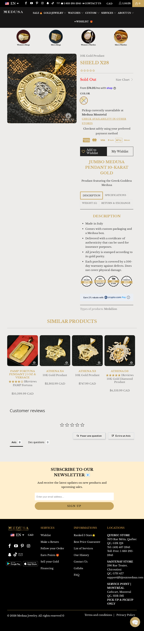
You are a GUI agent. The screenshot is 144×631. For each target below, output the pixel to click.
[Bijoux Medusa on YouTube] (31, 3)
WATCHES (74, 13)
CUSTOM (91, 13)
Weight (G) (89, 203)
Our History (81, 555)
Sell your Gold (50, 561)
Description (91, 195)
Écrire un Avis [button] (122, 435)
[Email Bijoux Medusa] (57, 3)
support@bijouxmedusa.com (125, 577)
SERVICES (107, 13)
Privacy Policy (125, 615)
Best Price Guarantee (87, 541)
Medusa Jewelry (27, 615)
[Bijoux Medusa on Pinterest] (36, 3)
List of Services (83, 548)
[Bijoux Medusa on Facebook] (25, 3)
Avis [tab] (14, 442)
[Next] (133, 365)
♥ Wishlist (81, 21)
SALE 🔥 (37, 13)
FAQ (76, 574)
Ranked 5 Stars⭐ (84, 535)
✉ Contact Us (92, 3)
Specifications (115, 195)
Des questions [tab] (36, 442)
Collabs (78, 568)
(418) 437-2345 (121, 547)
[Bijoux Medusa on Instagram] (42, 3)
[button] (135, 622)
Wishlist (46, 535)
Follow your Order (52, 548)
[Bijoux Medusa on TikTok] (53, 3)
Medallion (110, 309)
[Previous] (10, 365)
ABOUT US (124, 13)
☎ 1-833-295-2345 (71, 3)
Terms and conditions (98, 615)
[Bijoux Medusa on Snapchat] (47, 3)
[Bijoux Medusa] (13, 12)
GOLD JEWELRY (54, 13)
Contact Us (80, 561)
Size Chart (123, 79)
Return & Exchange (115, 203)
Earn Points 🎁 (50, 555)
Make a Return (50, 541)
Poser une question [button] (91, 435)
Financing (47, 568)
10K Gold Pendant (92, 55)
